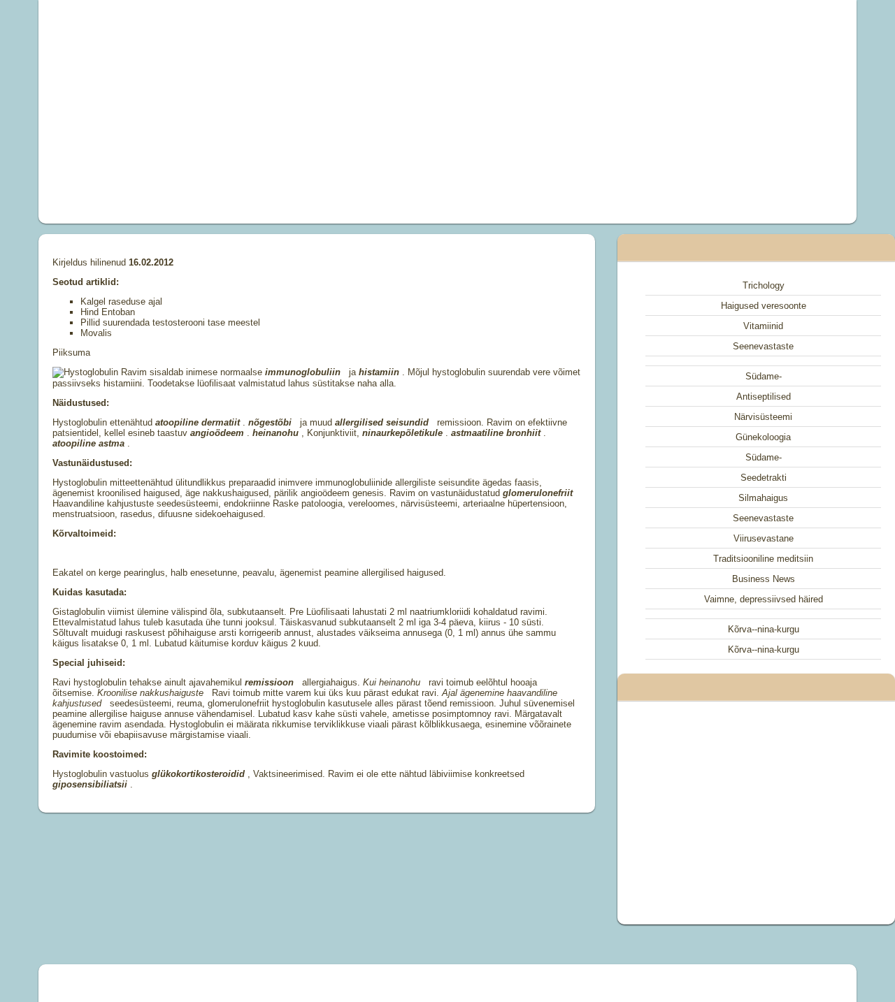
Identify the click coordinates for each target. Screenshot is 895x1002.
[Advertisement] (289, 112)
